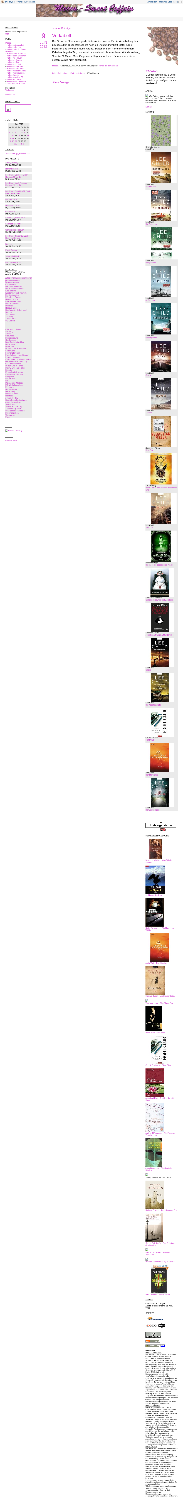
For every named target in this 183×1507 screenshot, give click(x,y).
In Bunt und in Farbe (14, 366)
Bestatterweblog (12, 282)
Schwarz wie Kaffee (14, 224)
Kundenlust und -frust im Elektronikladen (15, 294)
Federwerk (10, 351)
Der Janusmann (152, 810)
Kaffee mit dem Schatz (16, 71)
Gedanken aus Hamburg (16, 361)
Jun (43, 42)
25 (10, 141)
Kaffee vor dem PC (15, 77)
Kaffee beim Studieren (16, 56)
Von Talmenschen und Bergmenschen (14, 412)
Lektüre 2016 (11, 199)
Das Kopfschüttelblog (14, 342)
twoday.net (10, 2)
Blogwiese (9, 336)
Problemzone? (11, 394)
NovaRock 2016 (12, 205)
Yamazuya (9, 415)
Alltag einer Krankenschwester (18, 278)
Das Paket (150, 450)
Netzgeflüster (11, 389)
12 (13, 135)
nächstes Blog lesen (168, 2)
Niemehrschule (11, 299)
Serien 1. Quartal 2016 (15, 218)
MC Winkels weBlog (14, 385)
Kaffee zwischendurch (16, 81)
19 (13, 138)
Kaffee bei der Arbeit (15, 45)
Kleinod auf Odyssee (14, 372)
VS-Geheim (10, 321)
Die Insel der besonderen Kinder (159, 565)
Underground (151, 338)
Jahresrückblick (12, 256)
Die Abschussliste (153, 705)
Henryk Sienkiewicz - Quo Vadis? (159, 1262)
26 (13, 141)
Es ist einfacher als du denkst (18, 359)
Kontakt (148, 107)
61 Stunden (150, 300)
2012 (43, 46)
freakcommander (12, 357)
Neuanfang (10, 391)
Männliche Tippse (13, 297)
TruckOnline (10, 319)
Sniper (148, 670)
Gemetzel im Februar (14, 230)
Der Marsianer (151, 775)
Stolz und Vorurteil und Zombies (159, 600)
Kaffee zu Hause (14, 79)
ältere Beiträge (61, 82)
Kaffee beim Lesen (15, 47)
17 (28, 135)
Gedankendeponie (13, 364)
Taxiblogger (10, 314)
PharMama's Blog (13, 301)
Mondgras (9, 387)
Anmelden (152, 2)
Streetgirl (9, 312)
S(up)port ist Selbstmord (15, 310)
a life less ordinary (13, 329)
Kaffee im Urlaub (14, 64)
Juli (22, 144)
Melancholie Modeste (14, 383)
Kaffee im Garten (14, 60)
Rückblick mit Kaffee (16, 84)
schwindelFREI (11, 398)
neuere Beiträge (62, 28)
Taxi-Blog (9, 316)
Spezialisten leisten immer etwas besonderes (16, 401)
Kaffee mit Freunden (15, 73)
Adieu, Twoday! (12, 163)
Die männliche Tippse (14, 289)
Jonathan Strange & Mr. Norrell (158, 635)
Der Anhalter (150, 187)
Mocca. (55, 66)
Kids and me (10, 291)
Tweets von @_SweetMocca (17, 154)
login (7, 34)
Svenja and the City (13, 406)
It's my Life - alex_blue (15, 368)
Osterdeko (10, 212)
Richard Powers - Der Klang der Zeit (161, 1210)
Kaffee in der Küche (15, 69)
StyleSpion (9, 404)
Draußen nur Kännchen (15, 349)
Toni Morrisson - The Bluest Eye (159, 1003)
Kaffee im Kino (13, 62)
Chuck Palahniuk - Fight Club (158, 1065)
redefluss (9, 396)
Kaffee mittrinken (77, 73)
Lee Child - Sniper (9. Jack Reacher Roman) (16, 237)
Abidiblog (9, 331)
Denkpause (10, 344)
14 (19, 135)
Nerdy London (11, 169)
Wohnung (9, 90)
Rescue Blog (10, 308)
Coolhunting (10, 340)
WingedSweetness (26, 2)
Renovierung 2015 (13, 262)
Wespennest (150, 263)
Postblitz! (9, 306)
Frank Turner (11, 250)
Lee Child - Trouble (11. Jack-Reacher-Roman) (18, 192)
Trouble (148, 413)
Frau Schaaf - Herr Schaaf (16, 355)
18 (10, 138)
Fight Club (149, 740)
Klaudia (8, 370)
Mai (15, 144)
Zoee (7, 417)
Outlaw (148, 375)
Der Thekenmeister (13, 286)
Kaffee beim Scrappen (16, 54)
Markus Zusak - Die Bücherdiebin (160, 996)
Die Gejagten (151, 224)
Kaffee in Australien (15, 66)
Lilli (6, 381)
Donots (8, 244)
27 (16, 141)
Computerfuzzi (11, 284)
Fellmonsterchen (12, 353)
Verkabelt (61, 35)
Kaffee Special (13, 75)
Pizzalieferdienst (12, 304)
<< (180, 2)
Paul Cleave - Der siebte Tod (157, 1294)
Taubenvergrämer (13, 409)
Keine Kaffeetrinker (60, 73)
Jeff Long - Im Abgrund (155, 895)
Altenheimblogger (12, 280)
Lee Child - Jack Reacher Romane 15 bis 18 (16, 176)
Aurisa (8, 334)
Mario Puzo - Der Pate (155, 1032)
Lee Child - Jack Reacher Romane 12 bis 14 (16, 184)
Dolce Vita (9, 346)
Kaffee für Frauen (14, 58)
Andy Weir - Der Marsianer (157, 963)
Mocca (8, 43)
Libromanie (10, 379)
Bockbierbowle (11, 338)
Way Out (149, 527)
